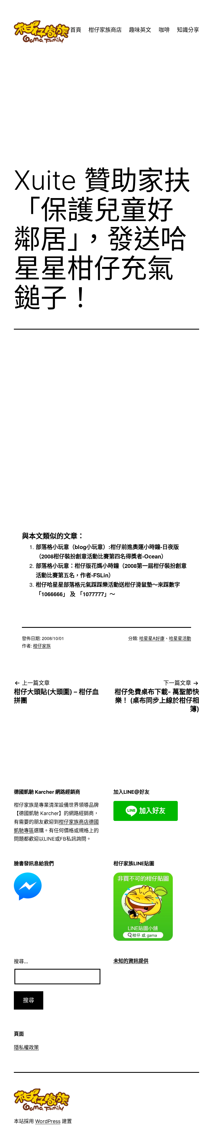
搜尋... (21, 961)
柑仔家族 (42, 646)
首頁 (75, 30)
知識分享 (188, 30)
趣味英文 (140, 30)
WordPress (47, 1121)
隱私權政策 (26, 1047)
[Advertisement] (106, 116)
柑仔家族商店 (105, 30)
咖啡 (164, 30)
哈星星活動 (180, 638)
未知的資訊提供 (130, 961)
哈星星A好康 (151, 638)
